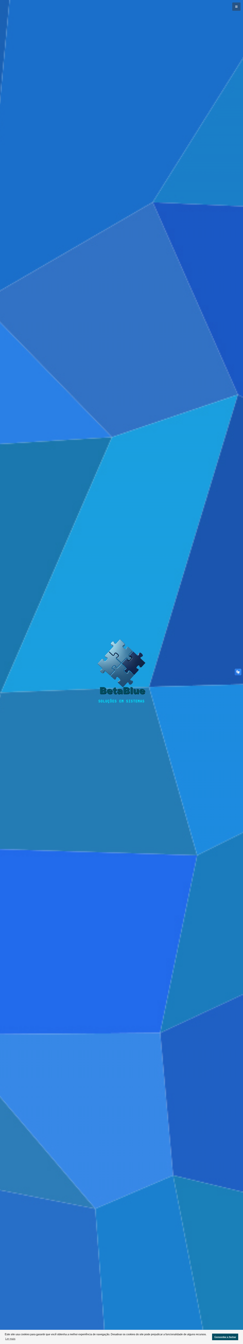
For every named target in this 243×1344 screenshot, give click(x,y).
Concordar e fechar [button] (225, 1337)
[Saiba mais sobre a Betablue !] (121, 669)
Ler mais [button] (10, 1338)
